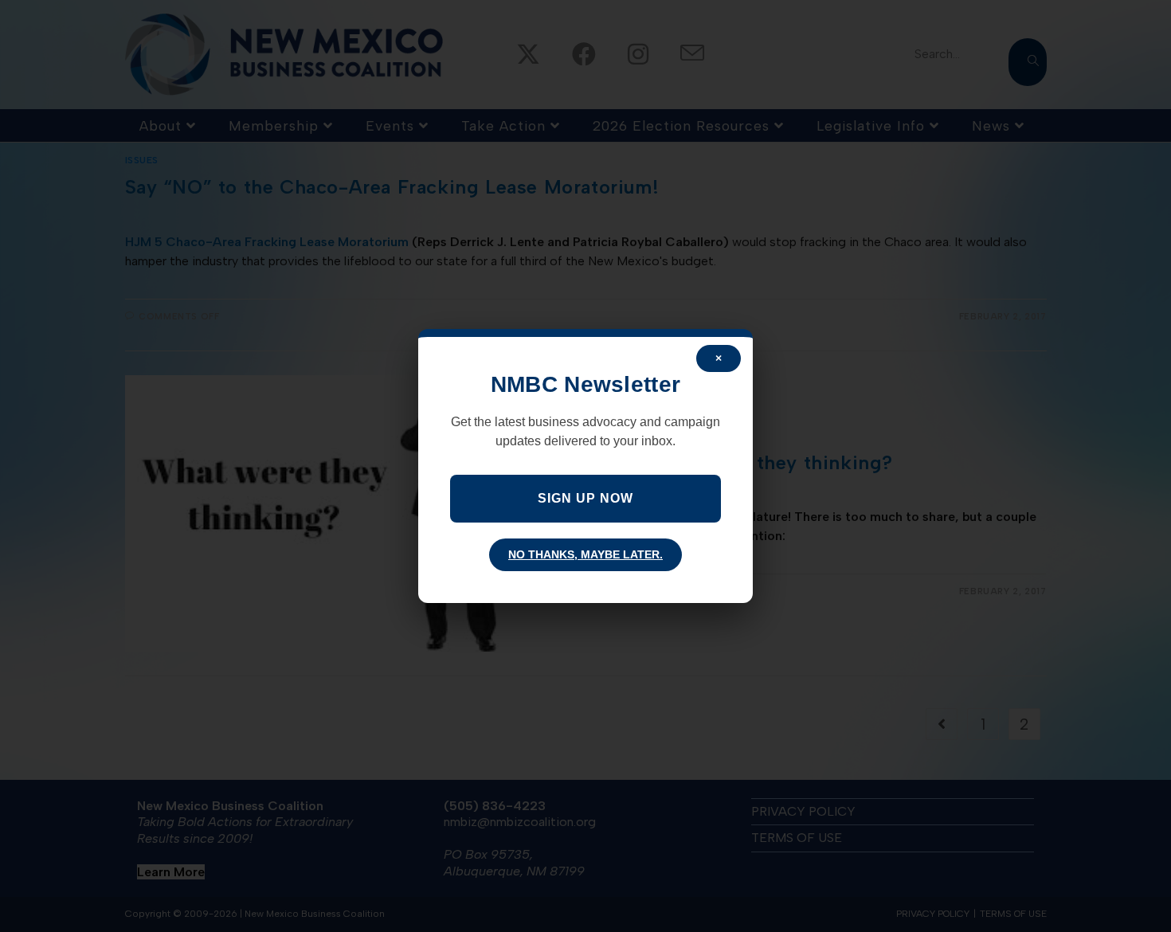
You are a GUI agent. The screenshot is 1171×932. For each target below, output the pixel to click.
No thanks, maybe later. (585, 554)
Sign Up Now (585, 498)
